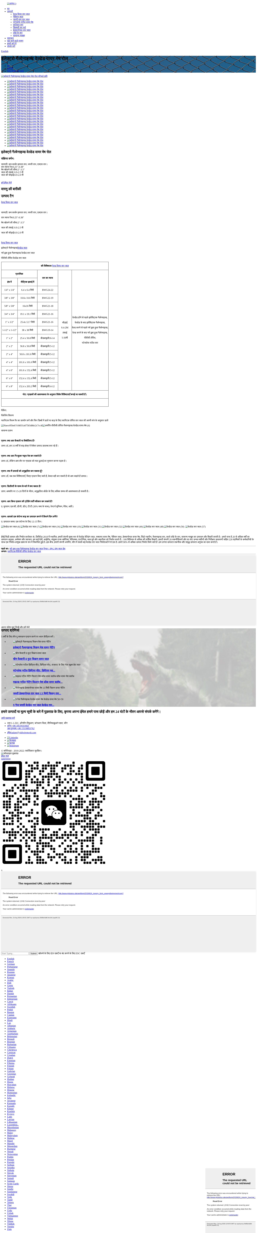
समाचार (10, 38)
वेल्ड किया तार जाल (21, 14)
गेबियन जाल (18, 16)
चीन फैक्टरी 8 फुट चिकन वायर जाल (31, 658)
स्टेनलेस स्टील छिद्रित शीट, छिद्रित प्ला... (34, 670)
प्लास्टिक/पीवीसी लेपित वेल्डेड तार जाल (24, 551)
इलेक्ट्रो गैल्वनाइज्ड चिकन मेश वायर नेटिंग (34, 647)
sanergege (6, 758)
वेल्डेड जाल (22, 248)
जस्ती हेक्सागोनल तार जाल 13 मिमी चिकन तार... (37, 693)
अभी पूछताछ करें (8, 718)
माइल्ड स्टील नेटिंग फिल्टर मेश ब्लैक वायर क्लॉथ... (38, 682)
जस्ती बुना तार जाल (21, 19)
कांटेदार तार (18, 25)
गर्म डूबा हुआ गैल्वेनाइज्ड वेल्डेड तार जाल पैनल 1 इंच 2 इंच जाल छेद (37, 548)
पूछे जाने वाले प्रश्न (15, 41)
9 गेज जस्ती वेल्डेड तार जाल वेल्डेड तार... (33, 705)
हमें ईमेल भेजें (6, 182)
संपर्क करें (11, 46)
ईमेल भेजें (5, 756)
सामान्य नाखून (19, 35)
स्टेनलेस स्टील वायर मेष (23, 22)
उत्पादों (10, 11)
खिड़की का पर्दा (19, 27)
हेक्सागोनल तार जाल (21, 30)
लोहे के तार (17, 33)
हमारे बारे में (11, 43)
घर (8, 8)
